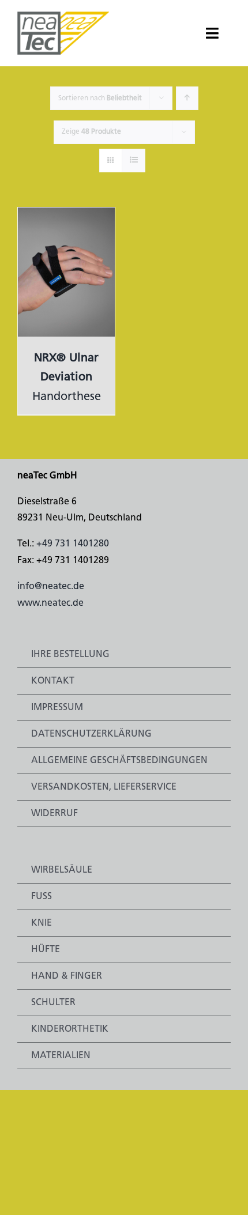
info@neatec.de (50, 586)
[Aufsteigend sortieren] (187, 98)
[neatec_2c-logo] (63, 16)
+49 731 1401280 (72, 544)
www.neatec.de (50, 603)
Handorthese (66, 378)
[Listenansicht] (133, 160)
